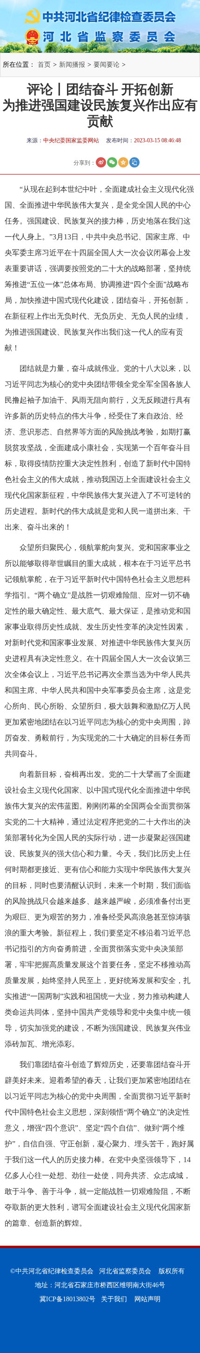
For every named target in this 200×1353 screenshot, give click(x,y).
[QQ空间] (123, 162)
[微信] (112, 162)
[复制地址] (134, 162)
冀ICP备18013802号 (67, 1299)
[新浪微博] (101, 162)
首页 (44, 64)
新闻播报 (72, 64)
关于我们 (114, 1299)
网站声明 (147, 1299)
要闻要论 (106, 64)
